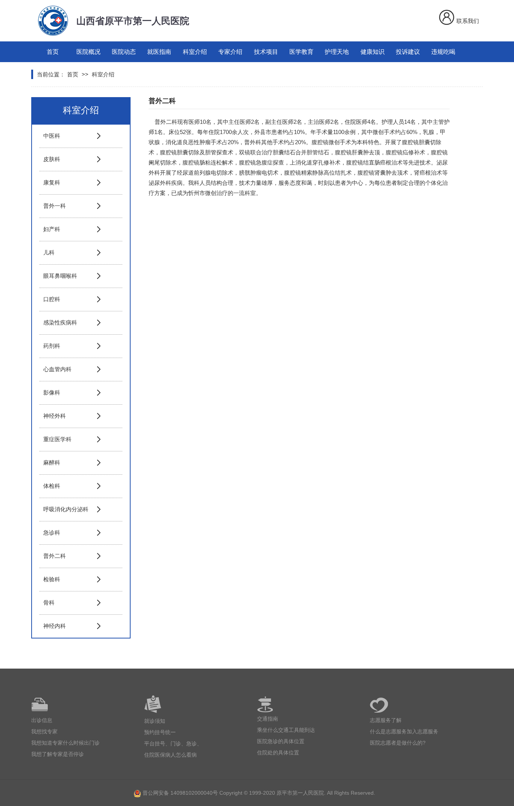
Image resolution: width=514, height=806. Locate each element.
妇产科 (51, 229)
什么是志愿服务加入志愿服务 (404, 731)
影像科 (51, 392)
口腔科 (51, 299)
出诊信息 (41, 720)
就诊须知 (154, 721)
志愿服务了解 (385, 720)
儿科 (49, 252)
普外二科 (54, 556)
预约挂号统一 (160, 732)
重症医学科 (57, 439)
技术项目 (266, 52)
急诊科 (51, 532)
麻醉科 (51, 462)
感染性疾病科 (60, 322)
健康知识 (372, 52)
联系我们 (467, 21)
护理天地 (337, 52)
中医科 (51, 136)
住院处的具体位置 (278, 753)
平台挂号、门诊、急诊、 (173, 743)
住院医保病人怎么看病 (170, 755)
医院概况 (88, 52)
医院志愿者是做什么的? (398, 743)
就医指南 (159, 52)
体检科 (51, 486)
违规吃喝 (443, 52)
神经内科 (54, 626)
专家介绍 (230, 52)
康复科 (51, 182)
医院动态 (124, 52)
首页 (53, 52)
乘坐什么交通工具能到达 (286, 730)
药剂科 (51, 346)
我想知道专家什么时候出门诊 (65, 743)
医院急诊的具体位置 (280, 741)
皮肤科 (51, 159)
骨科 (49, 602)
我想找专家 (44, 731)
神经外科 (54, 416)
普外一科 (54, 206)
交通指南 (267, 719)
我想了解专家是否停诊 (57, 754)
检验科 (51, 579)
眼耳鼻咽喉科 (60, 276)
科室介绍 (195, 52)
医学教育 (301, 52)
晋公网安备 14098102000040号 (180, 793)
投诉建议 (408, 52)
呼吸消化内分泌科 (65, 509)
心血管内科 (57, 369)
